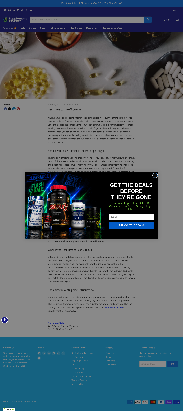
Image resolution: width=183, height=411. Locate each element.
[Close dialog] (155, 175)
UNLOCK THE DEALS (131, 225)
